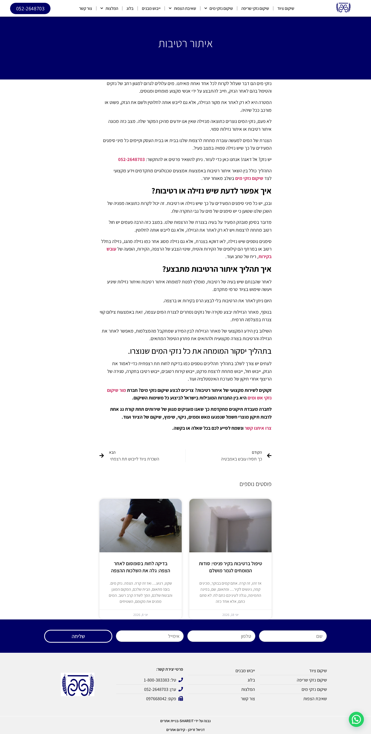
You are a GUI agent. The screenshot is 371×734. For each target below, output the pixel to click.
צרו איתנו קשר (258, 428)
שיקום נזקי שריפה (255, 8)
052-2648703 (131, 159)
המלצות (111, 8)
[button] (356, 719)
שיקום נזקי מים (221, 8)
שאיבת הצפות (185, 8)
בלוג (130, 8)
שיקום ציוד (285, 8)
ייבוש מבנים (151, 8)
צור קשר (85, 8)
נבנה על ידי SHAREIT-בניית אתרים (185, 720)
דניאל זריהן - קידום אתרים (185, 729)
